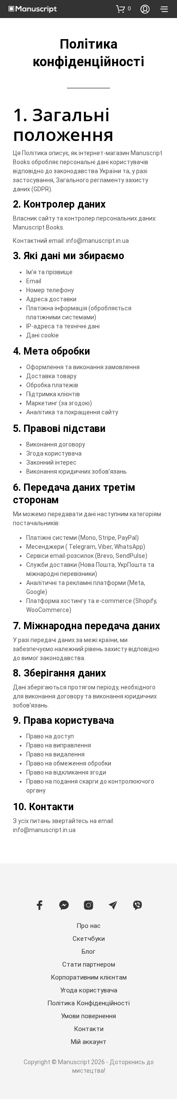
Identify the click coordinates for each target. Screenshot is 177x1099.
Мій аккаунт (89, 1042)
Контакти (89, 1029)
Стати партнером (88, 964)
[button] (123, 8)
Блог (88, 951)
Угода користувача (88, 990)
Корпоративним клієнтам (89, 977)
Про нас (88, 926)
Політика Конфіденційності (88, 1003)
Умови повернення (88, 1016)
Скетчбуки (89, 939)
